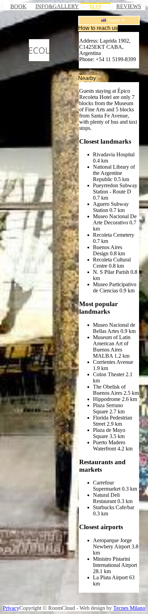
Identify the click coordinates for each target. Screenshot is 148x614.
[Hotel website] (39, 50)
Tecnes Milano (129, 608)
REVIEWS (128, 6)
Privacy (11, 608)
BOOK (18, 6)
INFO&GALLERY (57, 6)
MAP (95, 7)
